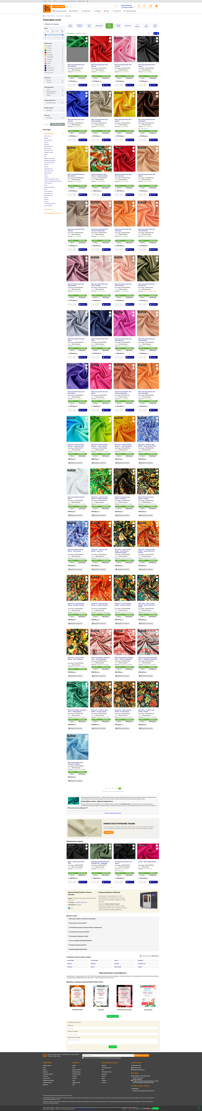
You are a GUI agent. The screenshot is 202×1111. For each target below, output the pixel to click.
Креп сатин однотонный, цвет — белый (76, 497)
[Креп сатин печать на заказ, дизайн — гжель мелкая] (77, 534)
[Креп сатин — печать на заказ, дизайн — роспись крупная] (101, 694)
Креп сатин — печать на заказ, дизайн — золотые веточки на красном (146, 551)
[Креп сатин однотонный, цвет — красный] (101, 49)
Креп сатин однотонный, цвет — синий (100, 339)
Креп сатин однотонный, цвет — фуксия (100, 392)
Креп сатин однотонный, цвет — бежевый (76, 230)
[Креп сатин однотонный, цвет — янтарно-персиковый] (124, 376)
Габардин (46, 144)
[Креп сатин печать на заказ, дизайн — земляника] (124, 481)
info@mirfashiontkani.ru (139, 1069)
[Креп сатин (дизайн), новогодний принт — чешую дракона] (77, 694)
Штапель (46, 199)
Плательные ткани (48, 170)
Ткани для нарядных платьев (51, 179)
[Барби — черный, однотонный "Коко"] (77, 851)
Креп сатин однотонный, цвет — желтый (123, 120)
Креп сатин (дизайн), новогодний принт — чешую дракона (77, 710)
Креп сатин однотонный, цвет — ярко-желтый (76, 175)
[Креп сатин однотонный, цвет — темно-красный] (124, 159)
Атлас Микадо (94, 960)
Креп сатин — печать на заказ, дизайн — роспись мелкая (123, 710)
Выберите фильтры (57, 124)
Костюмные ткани (48, 150)
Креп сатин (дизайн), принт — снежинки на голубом (76, 763)
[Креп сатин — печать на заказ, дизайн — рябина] (148, 694)
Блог (73, 1067)
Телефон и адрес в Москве (140, 1086)
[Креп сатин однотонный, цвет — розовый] (124, 49)
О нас (44, 1067)
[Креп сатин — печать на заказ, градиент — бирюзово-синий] (77, 429)
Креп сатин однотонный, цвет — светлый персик (123, 284)
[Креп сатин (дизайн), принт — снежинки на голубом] (77, 747)
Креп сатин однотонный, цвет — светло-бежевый (100, 120)
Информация (47, 1062)
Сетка (45, 175)
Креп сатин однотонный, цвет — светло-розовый (100, 284)
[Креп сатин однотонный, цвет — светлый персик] (124, 268)
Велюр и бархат (48, 140)
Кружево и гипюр (48, 152)
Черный (140, 966)
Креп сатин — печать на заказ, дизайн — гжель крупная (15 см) (147, 445)
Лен (45, 156)
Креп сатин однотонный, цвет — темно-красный (123, 175)
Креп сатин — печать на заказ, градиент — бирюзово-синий (76, 445)
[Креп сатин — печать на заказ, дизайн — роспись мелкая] (124, 694)
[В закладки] (86, 38)
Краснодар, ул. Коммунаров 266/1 (141, 1075)
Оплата (50, 1)
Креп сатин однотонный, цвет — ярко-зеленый (76, 65)
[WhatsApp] (72, 908)
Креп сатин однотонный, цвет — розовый (123, 65)
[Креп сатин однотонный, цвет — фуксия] (101, 376)
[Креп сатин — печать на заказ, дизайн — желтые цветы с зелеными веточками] (124, 534)
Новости (74, 1078)
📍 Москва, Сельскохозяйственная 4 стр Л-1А (142, 1090)
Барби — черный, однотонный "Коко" (76, 862)
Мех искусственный (49, 162)
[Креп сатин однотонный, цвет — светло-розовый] (101, 268)
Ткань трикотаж (48, 183)
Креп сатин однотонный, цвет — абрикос (147, 175)
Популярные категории (110, 1062)
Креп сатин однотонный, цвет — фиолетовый (76, 392)
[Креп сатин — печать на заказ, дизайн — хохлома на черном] (124, 588)
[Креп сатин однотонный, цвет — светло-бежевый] (101, 104)
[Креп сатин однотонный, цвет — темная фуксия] (124, 323)
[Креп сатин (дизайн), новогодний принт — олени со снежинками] (124, 642)
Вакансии (45, 1084)
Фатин (45, 185)
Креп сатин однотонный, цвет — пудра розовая (76, 284)
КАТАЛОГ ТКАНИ (50, 16)
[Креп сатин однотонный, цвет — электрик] (77, 104)
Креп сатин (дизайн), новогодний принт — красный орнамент (100, 658)
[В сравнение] (86, 41)
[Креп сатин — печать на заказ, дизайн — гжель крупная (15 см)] (148, 429)
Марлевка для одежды (49, 160)
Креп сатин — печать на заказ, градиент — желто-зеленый (99, 445)
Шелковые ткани (48, 195)
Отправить (113, 1046)
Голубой (69, 963)
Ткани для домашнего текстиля (52, 213)
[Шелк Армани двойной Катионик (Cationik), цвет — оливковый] (101, 851)
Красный (116, 963)
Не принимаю (147, 1108)
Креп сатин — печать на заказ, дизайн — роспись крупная (99, 710)
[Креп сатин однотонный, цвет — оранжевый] (124, 213)
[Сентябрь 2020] (148, 996)
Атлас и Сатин (59, 16)
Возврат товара (47, 1065)
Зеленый (93, 963)
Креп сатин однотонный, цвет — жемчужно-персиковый (100, 230)
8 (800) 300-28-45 (126, 5)
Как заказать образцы (60, 11)
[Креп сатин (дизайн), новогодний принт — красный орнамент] (101, 642)
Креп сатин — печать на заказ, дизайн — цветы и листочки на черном (146, 605)
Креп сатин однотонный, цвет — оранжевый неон (147, 230)
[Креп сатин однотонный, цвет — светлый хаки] (148, 268)
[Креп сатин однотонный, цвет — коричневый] (148, 104)
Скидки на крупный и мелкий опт (69, 1)
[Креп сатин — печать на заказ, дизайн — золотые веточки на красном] (148, 534)
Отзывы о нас (46, 1078)
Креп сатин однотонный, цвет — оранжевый (123, 230)
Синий (92, 966)
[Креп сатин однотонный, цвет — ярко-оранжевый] (148, 376)
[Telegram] (69, 908)
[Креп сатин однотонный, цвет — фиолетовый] (77, 376)
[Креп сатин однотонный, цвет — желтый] (124, 104)
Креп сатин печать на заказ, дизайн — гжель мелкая (75, 550)
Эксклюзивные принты (50, 203)
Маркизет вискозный (49, 158)
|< (105, 788)
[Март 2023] (101, 996)
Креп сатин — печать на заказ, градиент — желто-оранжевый (123, 445)
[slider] (45, 35)
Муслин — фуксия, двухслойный (147, 861)
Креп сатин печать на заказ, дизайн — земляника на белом (99, 175)
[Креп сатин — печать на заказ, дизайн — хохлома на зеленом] (101, 481)
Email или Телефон (73, 1031)
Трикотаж (104, 1074)
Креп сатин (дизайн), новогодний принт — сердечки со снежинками (147, 658)
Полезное (75, 1062)
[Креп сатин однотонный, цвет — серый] (77, 323)
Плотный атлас (142, 963)
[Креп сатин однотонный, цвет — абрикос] (148, 159)
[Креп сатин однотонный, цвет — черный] (148, 49)
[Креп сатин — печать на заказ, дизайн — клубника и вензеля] (77, 588)
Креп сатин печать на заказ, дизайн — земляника (122, 497)
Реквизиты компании (48, 1080)
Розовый (69, 966)
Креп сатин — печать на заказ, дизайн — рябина (146, 710)
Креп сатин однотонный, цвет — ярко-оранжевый (147, 392)
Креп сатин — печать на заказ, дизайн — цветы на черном (76, 658)
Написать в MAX (128, 7)
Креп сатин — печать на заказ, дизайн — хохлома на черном (123, 604)
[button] (66, 864)
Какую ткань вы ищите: (74, 1037)
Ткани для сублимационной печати (53, 181)
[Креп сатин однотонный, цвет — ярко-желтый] (77, 159)
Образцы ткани (76, 1082)
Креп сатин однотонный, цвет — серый (76, 339)
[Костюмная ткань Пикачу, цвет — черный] (124, 851)
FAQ (59, 1)
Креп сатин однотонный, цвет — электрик (76, 120)
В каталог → (108, 832)
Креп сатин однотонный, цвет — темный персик (147, 339)
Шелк (103, 1078)
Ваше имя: (71, 1025)
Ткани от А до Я (48, 209)
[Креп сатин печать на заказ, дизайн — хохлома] (148, 481)
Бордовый (140, 960)
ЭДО (87, 1)
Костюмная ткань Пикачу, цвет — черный (124, 862)
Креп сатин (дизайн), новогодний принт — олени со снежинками (124, 658)
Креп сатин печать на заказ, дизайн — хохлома (146, 497)
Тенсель (46, 177)
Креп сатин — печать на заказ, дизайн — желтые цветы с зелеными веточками (123, 551)
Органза (46, 166)
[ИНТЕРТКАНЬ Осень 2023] (124, 996)
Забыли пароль (76, 1071)
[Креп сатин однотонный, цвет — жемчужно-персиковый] (101, 213)
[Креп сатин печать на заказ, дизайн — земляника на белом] (101, 159)
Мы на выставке (76, 1074)
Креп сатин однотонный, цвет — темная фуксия (123, 339)
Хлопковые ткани (48, 193)
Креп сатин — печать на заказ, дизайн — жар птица (99, 550)
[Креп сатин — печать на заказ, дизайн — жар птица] (101, 534)
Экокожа (46, 201)
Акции (107, 11)
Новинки (98, 11)
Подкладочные (47, 172)
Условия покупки (81, 1)
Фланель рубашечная (49, 187)
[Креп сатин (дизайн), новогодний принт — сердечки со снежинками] (148, 642)
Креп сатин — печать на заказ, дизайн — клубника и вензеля (76, 604)
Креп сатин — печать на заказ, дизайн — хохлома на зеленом (99, 497)
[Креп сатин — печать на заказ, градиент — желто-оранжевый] (124, 429)
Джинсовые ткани (48, 146)
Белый (116, 960)
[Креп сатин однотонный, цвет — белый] (77, 481)
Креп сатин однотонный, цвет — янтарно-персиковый (123, 392)
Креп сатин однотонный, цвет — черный (147, 65)
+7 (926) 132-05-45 (81, 902)
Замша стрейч (47, 148)
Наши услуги (87, 11)
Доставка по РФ (76, 1069)
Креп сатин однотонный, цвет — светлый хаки (147, 284)
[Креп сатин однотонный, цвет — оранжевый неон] (148, 213)
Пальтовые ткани (48, 168)
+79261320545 (135, 1088)
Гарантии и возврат (131, 11)
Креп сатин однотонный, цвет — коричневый (147, 120)
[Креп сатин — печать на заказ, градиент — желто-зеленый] (101, 429)
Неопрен (46, 164)
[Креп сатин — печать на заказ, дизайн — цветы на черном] (77, 642)
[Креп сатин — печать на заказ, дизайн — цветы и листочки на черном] (148, 588)
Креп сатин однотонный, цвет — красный (100, 65)
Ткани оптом (117, 11)
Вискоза (46, 142)
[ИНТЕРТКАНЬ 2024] (77, 996)
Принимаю (155, 1108)
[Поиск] (115, 6)
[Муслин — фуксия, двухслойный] (148, 851)
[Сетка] (154, 33)
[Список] (157, 33)
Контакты (55, 1)
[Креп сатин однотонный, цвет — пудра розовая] (77, 268)
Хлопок (104, 1076)
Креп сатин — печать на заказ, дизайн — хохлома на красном (99, 604)
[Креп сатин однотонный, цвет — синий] (101, 323)
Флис (45, 189)
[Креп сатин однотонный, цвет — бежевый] (77, 213)
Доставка (45, 1)
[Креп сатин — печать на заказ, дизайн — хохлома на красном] (101, 588)
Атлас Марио (70, 960)
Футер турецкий (48, 191)
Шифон (46, 197)
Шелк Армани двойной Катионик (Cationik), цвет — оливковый (100, 862)
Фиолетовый (117, 966)
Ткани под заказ (48, 205)
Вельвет (46, 138)
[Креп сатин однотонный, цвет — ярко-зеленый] (77, 49)
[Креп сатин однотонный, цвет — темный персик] (148, 323)
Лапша (45, 154)
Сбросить (46, 124)
